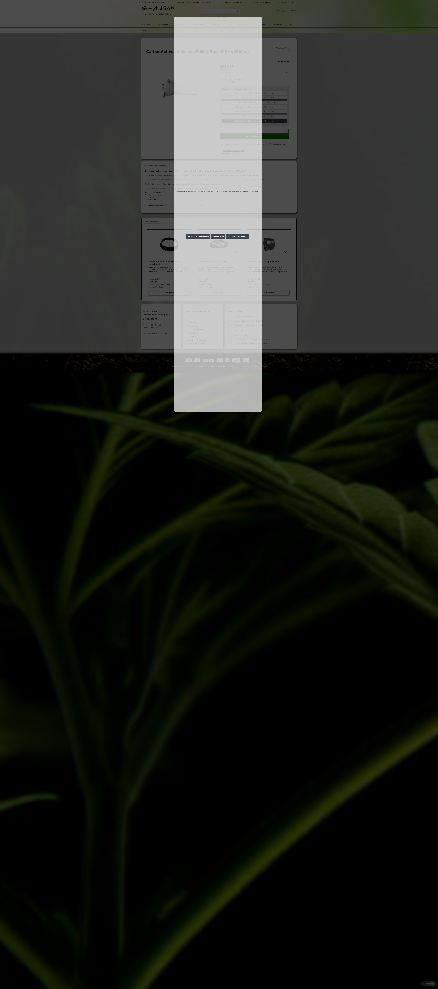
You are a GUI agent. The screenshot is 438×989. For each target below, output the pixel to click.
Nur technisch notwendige (198, 236)
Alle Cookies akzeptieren (238, 236)
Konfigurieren (218, 236)
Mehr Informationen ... (251, 191)
